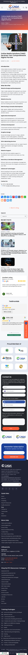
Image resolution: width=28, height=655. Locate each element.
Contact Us (14, 340)
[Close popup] (25, 313)
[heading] (14, 321)
